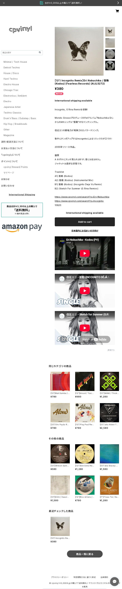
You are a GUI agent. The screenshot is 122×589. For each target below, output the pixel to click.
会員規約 (104, 577)
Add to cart (85, 221)
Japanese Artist (12, 107)
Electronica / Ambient (15, 95)
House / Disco (11, 73)
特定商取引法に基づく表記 (84, 577)
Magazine (9, 135)
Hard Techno (11, 79)
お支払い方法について (12, 148)
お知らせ (5, 179)
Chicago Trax (11, 90)
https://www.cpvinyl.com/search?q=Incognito (79, 201)
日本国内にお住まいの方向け (84, 230)
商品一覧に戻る (84, 554)
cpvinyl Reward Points (16, 167)
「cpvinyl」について (10, 155)
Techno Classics (12, 112)
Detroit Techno (12, 67)
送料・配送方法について (12, 141)
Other (7, 129)
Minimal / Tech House (15, 62)
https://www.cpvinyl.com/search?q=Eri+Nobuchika (82, 197)
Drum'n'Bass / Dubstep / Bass (20, 118)
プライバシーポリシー (60, 577)
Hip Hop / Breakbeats (15, 124)
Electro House (11, 84)
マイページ (9, 172)
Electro (7, 101)
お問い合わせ (7, 185)
